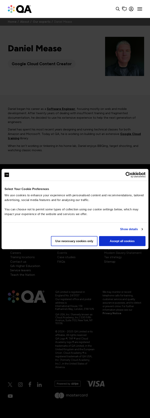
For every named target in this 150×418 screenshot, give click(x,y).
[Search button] (118, 9)
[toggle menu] (139, 9)
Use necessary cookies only (74, 241)
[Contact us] (124, 9)
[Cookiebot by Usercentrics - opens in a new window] (128, 175)
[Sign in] (131, 9)
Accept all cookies (122, 241)
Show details (129, 229)
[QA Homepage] (20, 9)
